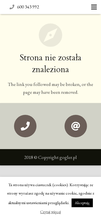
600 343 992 (28, 7)
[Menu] (93, 7)
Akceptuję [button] (82, 202)
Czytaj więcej (50, 211)
